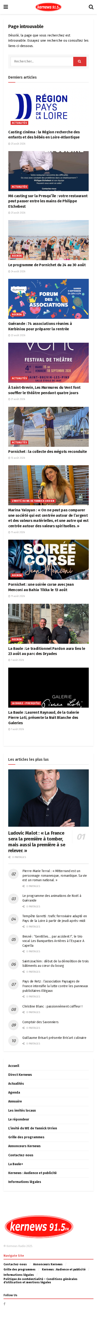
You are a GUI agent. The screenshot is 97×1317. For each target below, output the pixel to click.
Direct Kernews (20, 1075)
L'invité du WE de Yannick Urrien (33, 501)
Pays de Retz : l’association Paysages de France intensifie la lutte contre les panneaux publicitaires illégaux (55, 986)
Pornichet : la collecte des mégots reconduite (47, 451)
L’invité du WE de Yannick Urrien (32, 1128)
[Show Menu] (6, 7)
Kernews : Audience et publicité (32, 1173)
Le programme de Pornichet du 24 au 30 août (47, 265)
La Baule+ (15, 1164)
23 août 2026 (17, 335)
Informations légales (24, 1182)
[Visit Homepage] (48, 7)
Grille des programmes (26, 1137)
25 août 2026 (17, 143)
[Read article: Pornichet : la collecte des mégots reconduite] (48, 427)
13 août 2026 (17, 458)
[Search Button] (91, 7)
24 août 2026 (17, 271)
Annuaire (15, 1101)
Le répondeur (18, 1119)
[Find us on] (4, 1304)
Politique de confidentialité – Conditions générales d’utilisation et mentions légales (40, 1280)
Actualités (19, 123)
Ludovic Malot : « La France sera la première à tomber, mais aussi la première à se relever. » (36, 841)
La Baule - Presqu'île (26, 703)
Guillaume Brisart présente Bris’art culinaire (54, 1038)
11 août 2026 (17, 532)
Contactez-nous (20, 1155)
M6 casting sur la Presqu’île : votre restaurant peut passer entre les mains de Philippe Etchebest (48, 201)
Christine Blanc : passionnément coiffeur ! (52, 1006)
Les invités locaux (22, 1111)
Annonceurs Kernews (24, 1146)
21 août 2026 (17, 399)
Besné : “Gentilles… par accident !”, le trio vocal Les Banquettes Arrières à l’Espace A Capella (53, 941)
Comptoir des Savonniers (40, 1022)
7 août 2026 (17, 660)
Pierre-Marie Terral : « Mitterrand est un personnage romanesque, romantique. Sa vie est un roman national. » (54, 875)
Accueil (13, 1066)
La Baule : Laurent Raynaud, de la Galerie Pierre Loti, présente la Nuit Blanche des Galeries (43, 717)
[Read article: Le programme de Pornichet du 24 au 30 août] (48, 240)
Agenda (17, 256)
